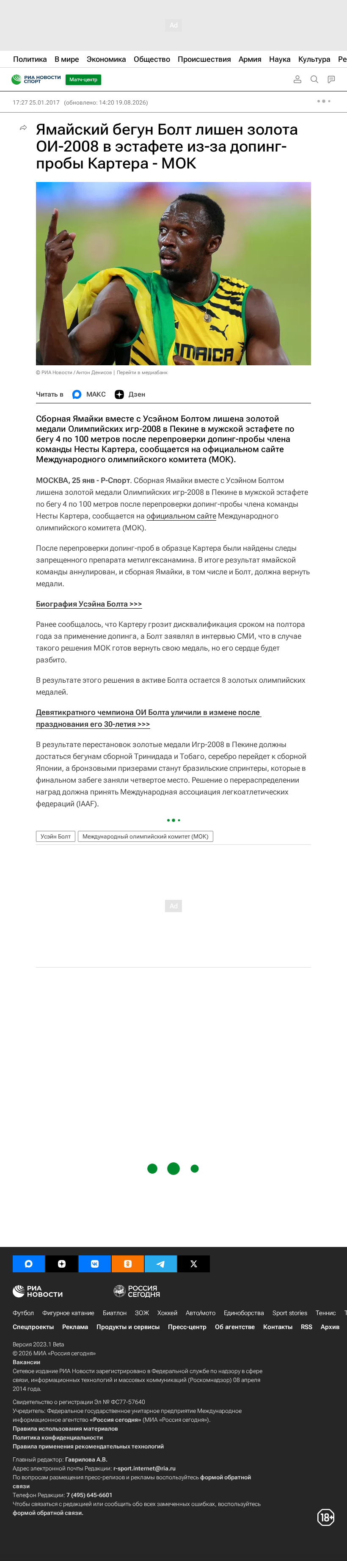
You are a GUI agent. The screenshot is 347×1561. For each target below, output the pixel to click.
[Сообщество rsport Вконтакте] (95, 1263)
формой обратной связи (47, 1512)
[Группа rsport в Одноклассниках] (128, 1263)
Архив (330, 1327)
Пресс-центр (187, 1327)
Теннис (326, 1313)
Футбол (23, 1313)
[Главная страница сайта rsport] (55, 79)
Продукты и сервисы (128, 1327)
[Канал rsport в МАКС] (29, 1263)
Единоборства (244, 1313)
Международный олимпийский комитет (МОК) (146, 836)
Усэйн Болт (56, 836)
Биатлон (115, 1313)
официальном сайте (181, 515)
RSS (306, 1327)
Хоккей (167, 1313)
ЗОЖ (142, 1313)
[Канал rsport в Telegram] (161, 1263)
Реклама (75, 1327)
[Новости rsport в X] (194, 1263)
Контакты (277, 1327)
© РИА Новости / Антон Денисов (74, 372)
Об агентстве (235, 1327)
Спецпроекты (33, 1327)
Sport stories (290, 1313)
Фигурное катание (68, 1313)
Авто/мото (200, 1313)
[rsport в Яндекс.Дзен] (62, 1263)
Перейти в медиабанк (142, 372)
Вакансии (26, 1362)
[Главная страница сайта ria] (13, 79)
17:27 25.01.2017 (36, 102)
